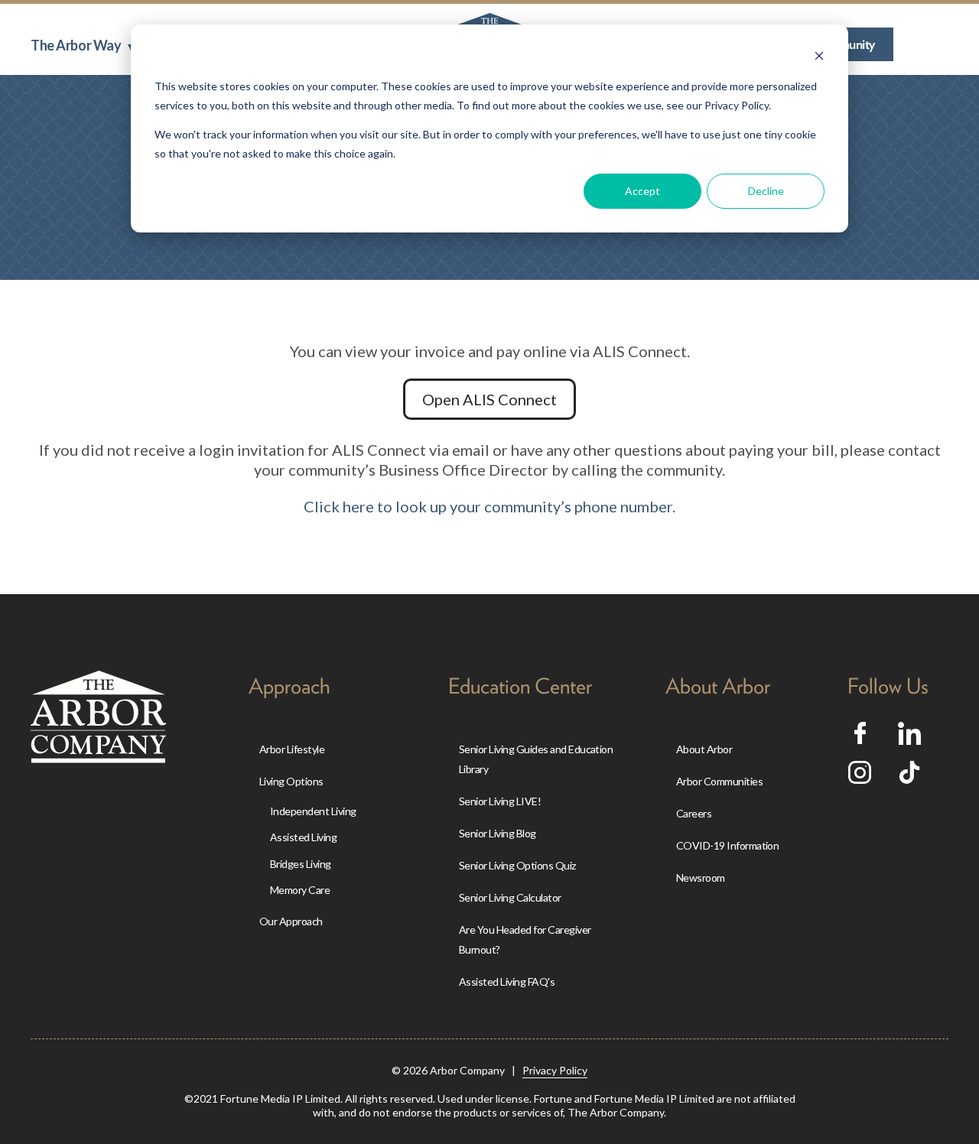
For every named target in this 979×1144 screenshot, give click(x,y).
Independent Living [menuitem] (313, 810)
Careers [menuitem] (693, 813)
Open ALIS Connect (489, 399)
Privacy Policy (554, 1070)
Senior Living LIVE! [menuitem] (500, 801)
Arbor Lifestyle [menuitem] (291, 749)
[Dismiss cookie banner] (819, 57)
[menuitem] (82, 45)
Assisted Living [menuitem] (303, 836)
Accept (642, 190)
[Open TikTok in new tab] (909, 778)
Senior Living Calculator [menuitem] (510, 897)
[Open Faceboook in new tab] (860, 738)
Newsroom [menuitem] (700, 877)
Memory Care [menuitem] (300, 889)
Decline (766, 190)
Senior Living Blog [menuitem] (497, 833)
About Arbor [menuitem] (704, 749)
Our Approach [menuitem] (291, 921)
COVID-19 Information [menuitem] (727, 845)
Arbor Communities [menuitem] (719, 781)
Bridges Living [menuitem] (300, 863)
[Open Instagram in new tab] (859, 778)
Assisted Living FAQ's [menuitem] (507, 981)
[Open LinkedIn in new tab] (909, 739)
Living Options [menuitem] (291, 781)
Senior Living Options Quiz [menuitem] (517, 865)
